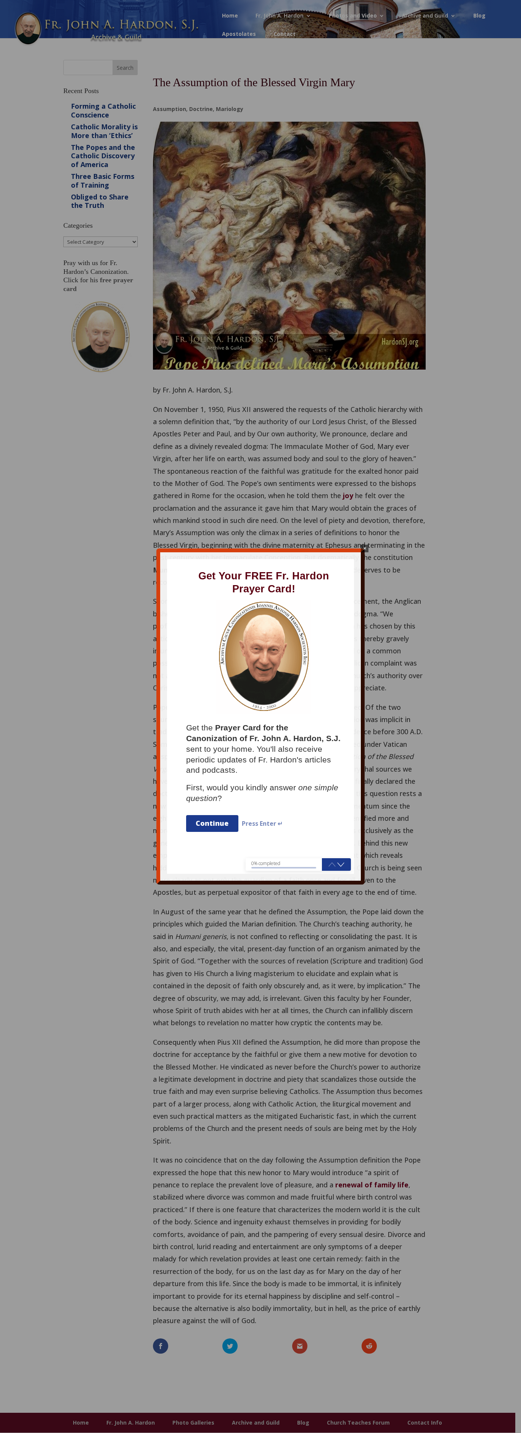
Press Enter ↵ (262, 824)
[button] (340, 864)
